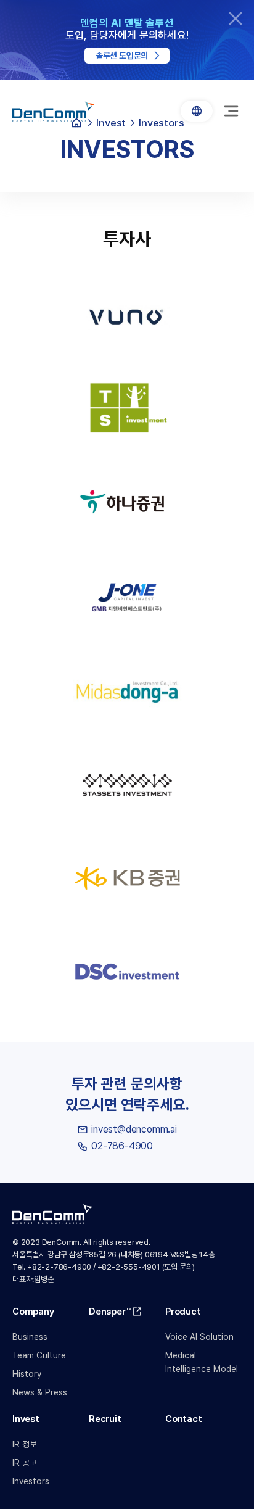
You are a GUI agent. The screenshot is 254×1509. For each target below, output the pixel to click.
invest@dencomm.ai (134, 1129)
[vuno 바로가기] (127, 316)
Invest (25, 1418)
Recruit (105, 1418)
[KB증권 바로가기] (127, 879)
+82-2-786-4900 (59, 1266)
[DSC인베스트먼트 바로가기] (127, 973)
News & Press (39, 1392)
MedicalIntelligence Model (201, 1362)
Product (183, 1311)
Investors (30, 1481)
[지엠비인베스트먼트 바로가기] (127, 598)
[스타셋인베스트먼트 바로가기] (127, 785)
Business (29, 1337)
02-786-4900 (122, 1146)
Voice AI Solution (199, 1337)
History (26, 1374)
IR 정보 (24, 1444)
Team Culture (39, 1355)
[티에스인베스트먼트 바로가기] (127, 410)
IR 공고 (24, 1463)
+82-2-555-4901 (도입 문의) (146, 1266)
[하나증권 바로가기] (127, 504)
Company (33, 1311)
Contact (183, 1418)
